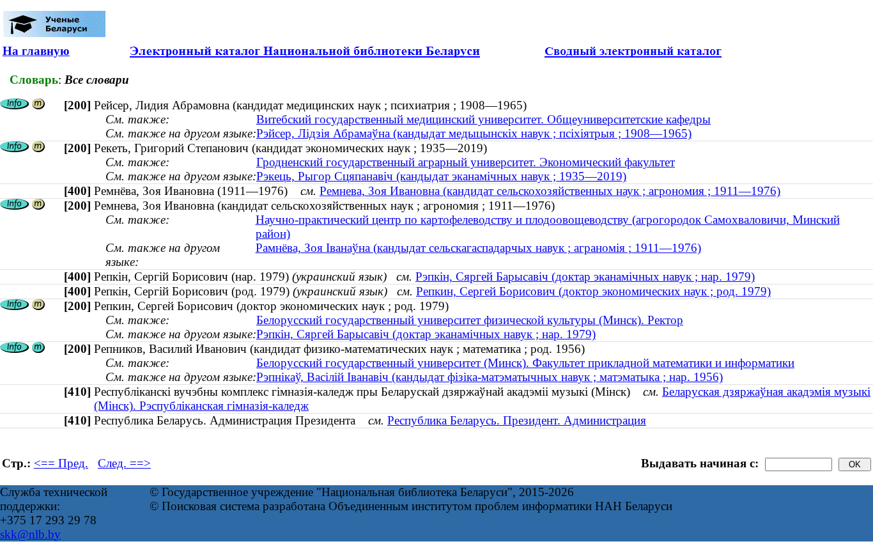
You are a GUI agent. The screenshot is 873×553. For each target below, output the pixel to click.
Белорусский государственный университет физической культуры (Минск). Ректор (469, 320)
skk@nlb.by (30, 534)
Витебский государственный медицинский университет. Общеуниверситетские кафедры (483, 119)
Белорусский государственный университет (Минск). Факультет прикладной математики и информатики (525, 363)
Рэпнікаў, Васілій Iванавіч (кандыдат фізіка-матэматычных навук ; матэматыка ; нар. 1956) (489, 377)
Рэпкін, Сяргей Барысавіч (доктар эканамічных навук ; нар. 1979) (585, 276)
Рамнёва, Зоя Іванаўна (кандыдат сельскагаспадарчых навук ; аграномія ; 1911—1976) (478, 247)
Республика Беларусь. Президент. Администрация (516, 420)
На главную (36, 51)
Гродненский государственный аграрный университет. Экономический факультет (465, 162)
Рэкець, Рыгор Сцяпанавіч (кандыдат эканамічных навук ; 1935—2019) (441, 176)
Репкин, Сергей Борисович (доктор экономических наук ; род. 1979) (593, 291)
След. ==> (124, 463)
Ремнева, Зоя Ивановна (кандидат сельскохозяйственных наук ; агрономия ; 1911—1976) (550, 191)
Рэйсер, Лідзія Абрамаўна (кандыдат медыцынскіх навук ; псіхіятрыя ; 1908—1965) (473, 133)
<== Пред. (61, 463)
